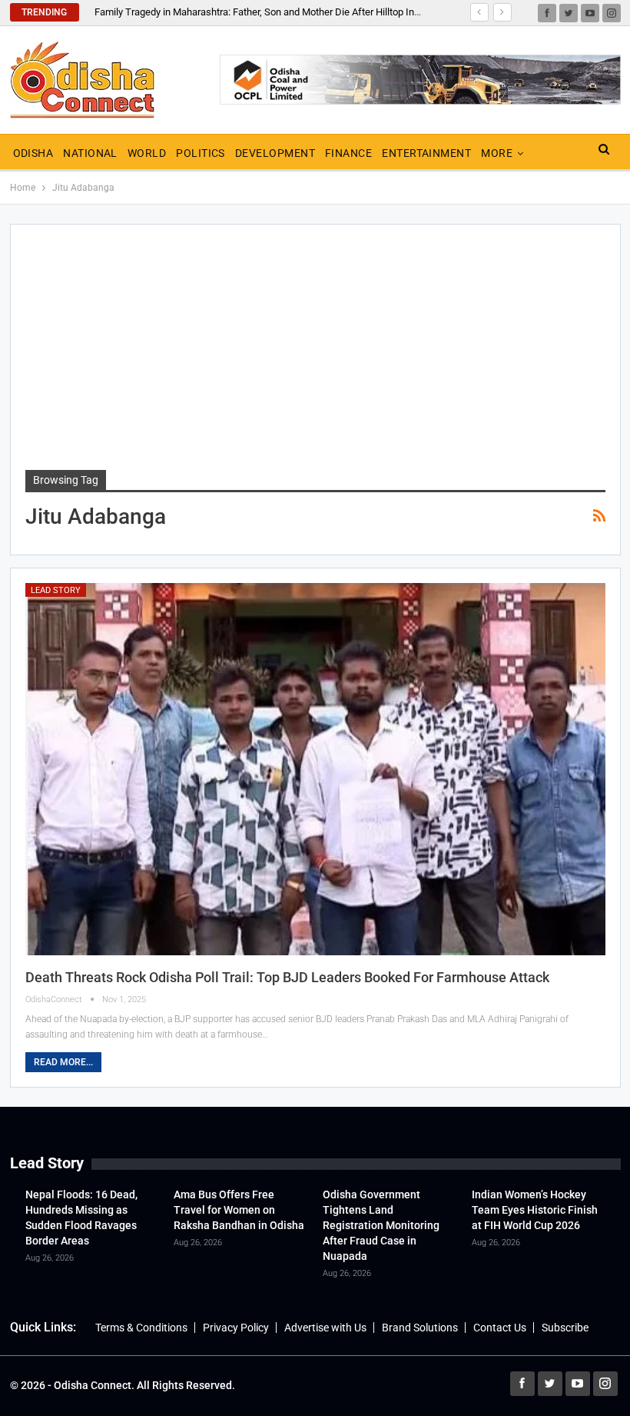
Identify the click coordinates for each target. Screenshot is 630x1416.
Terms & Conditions (141, 1327)
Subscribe (565, 1327)
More (496, 153)
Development (275, 153)
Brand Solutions (420, 1327)
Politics (200, 153)
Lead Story (56, 590)
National (90, 153)
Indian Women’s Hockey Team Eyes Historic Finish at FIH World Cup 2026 (535, 1209)
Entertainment (426, 153)
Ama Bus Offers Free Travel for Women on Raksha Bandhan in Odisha (239, 1209)
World (147, 153)
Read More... (63, 1062)
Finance (348, 153)
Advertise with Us (325, 1327)
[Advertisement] (315, 354)
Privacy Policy (236, 1327)
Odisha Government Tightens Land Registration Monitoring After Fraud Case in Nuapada (381, 1225)
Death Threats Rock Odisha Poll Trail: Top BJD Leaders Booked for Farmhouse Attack (287, 977)
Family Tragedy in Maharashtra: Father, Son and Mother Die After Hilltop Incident (267, 12)
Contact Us (499, 1327)
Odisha (33, 153)
